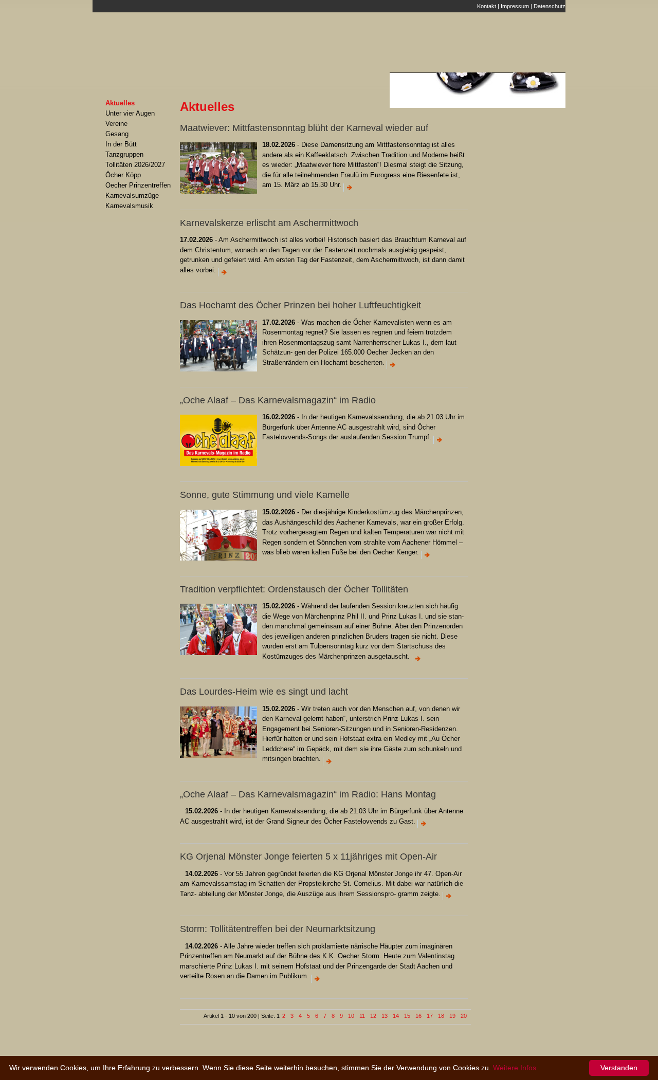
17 (430, 1016)
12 (373, 1016)
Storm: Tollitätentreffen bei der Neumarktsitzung (277, 929)
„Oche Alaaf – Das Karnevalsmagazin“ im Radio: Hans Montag (308, 794)
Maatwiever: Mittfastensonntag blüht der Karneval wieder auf (304, 128)
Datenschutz (549, 6)
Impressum (515, 6)
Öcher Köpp (123, 175)
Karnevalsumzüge (132, 195)
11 (362, 1016)
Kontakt (486, 6)
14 (396, 1016)
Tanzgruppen (124, 154)
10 (351, 1016)
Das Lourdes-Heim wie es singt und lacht (264, 691)
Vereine (116, 123)
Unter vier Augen (130, 113)
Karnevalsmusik (129, 206)
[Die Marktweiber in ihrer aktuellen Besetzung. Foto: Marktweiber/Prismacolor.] (218, 194)
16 (418, 1016)
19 (452, 1016)
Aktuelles (120, 103)
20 (464, 1016)
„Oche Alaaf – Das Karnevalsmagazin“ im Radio (278, 400)
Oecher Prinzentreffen (138, 185)
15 (407, 1016)
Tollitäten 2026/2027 (135, 165)
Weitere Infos (514, 1068)
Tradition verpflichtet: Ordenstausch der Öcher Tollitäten (294, 589)
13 (384, 1016)
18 (441, 1016)
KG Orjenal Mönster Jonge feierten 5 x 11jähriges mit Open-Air (308, 856)
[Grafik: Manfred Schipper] (218, 466)
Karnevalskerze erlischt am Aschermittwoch (269, 223)
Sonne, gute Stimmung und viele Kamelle (265, 495)
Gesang (117, 134)
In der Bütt (121, 144)
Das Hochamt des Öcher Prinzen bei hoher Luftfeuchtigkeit (300, 305)
